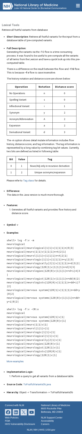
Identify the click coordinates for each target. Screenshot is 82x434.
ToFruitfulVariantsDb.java (37, 384)
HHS (41, 430)
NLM (29, 430)
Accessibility (47, 421)
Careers (45, 424)
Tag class (28, 180)
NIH (36, 430)
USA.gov (50, 430)
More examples (15, 361)
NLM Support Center (51, 418)
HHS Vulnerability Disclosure (20, 424)
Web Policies (11, 418)
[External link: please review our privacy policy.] (16, 412)
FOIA (7, 421)
